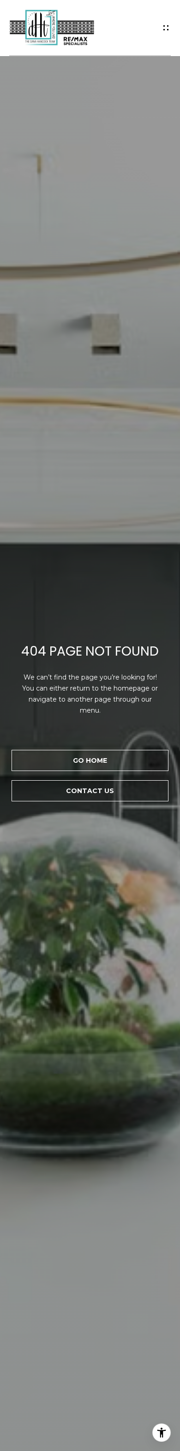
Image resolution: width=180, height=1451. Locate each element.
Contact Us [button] (90, 791)
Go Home (90, 760)
